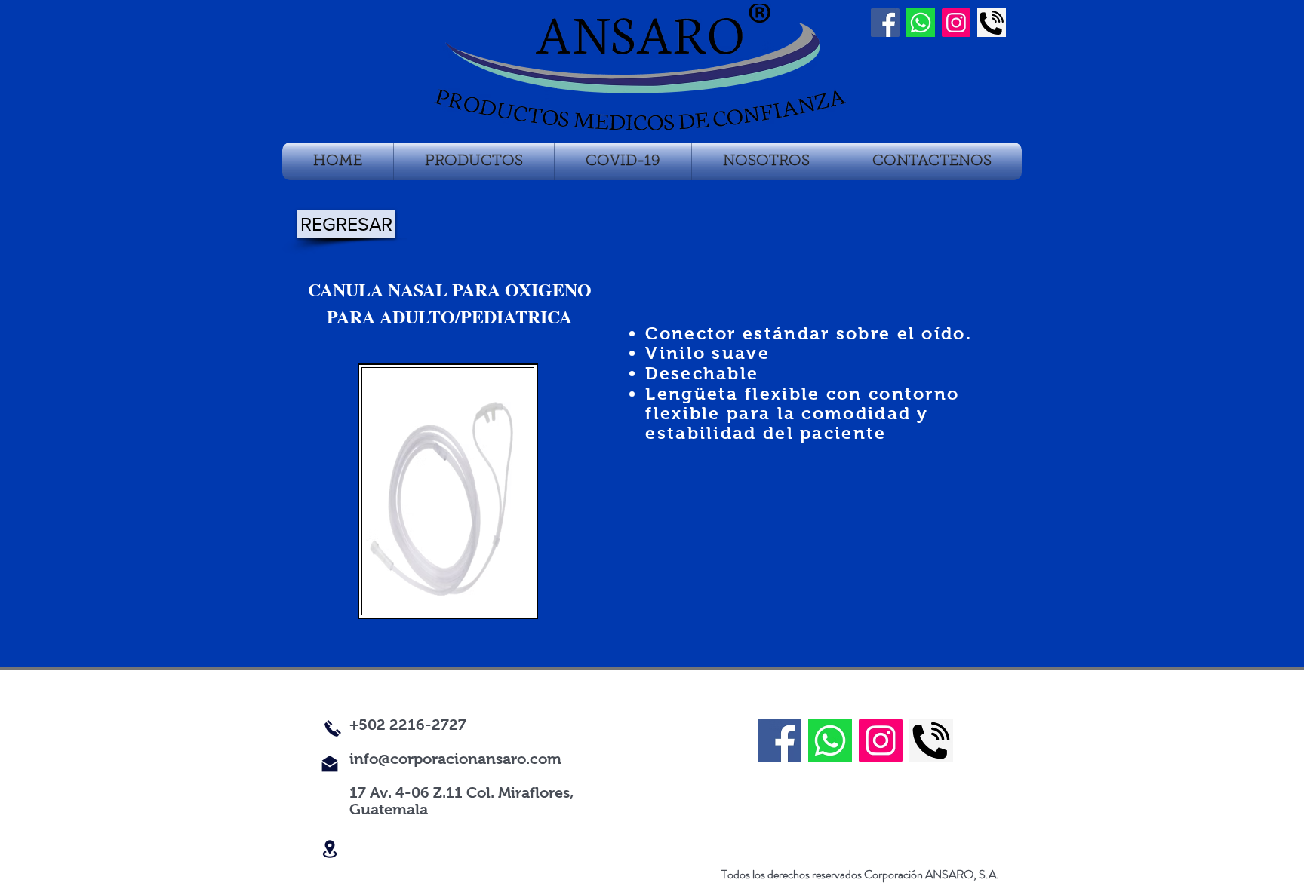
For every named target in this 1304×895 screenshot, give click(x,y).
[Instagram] (956, 22)
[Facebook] (779, 740)
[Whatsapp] (920, 22)
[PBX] (991, 22)
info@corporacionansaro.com (455, 758)
